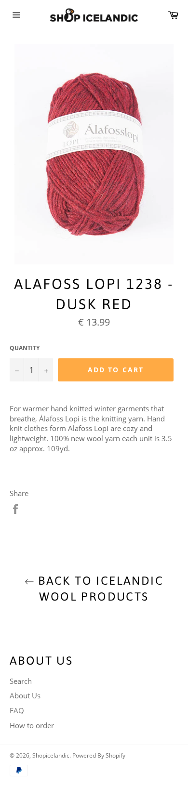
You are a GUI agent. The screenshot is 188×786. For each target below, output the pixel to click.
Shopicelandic (50, 755)
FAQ (17, 710)
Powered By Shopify (98, 755)
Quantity (25, 348)
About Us (25, 695)
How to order (32, 725)
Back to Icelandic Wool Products (98, 588)
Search (21, 681)
